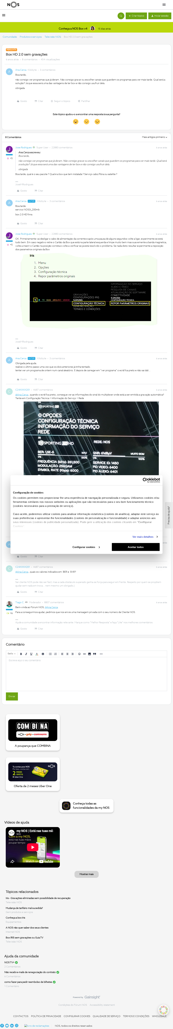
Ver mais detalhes (143, 536)
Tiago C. (19, 602)
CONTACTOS (20, 1016)
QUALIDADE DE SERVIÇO (106, 1016)
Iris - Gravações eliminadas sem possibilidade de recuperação (38, 898)
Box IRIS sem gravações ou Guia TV (24, 937)
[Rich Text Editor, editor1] (86, 674)
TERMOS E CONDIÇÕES (136, 1016)
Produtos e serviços (30, 37)
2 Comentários (12, 967)
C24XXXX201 (22, 390)
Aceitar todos (136, 546)
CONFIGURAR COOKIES (77, 1016)
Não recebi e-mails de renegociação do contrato (30, 972)
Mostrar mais (87, 874)
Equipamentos (13, 922)
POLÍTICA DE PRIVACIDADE (46, 1016)
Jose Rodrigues (23, 147)
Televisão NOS (53, 37)
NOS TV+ (9, 962)
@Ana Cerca (21, 395)
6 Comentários (12, 976)
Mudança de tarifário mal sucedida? (24, 908)
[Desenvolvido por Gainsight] (86, 998)
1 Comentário (11, 986)
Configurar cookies (84, 546)
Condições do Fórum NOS (72, 1005)
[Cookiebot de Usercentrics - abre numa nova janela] (145, 480)
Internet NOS (13, 932)
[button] (4, 16)
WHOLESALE (159, 1016)
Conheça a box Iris (15, 918)
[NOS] (13, 5)
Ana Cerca (20, 70)
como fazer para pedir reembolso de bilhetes (28, 982)
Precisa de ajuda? (169, 515)
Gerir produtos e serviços (19, 912)
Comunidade (10, 37)
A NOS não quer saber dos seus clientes (27, 928)
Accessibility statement (102, 1005)
